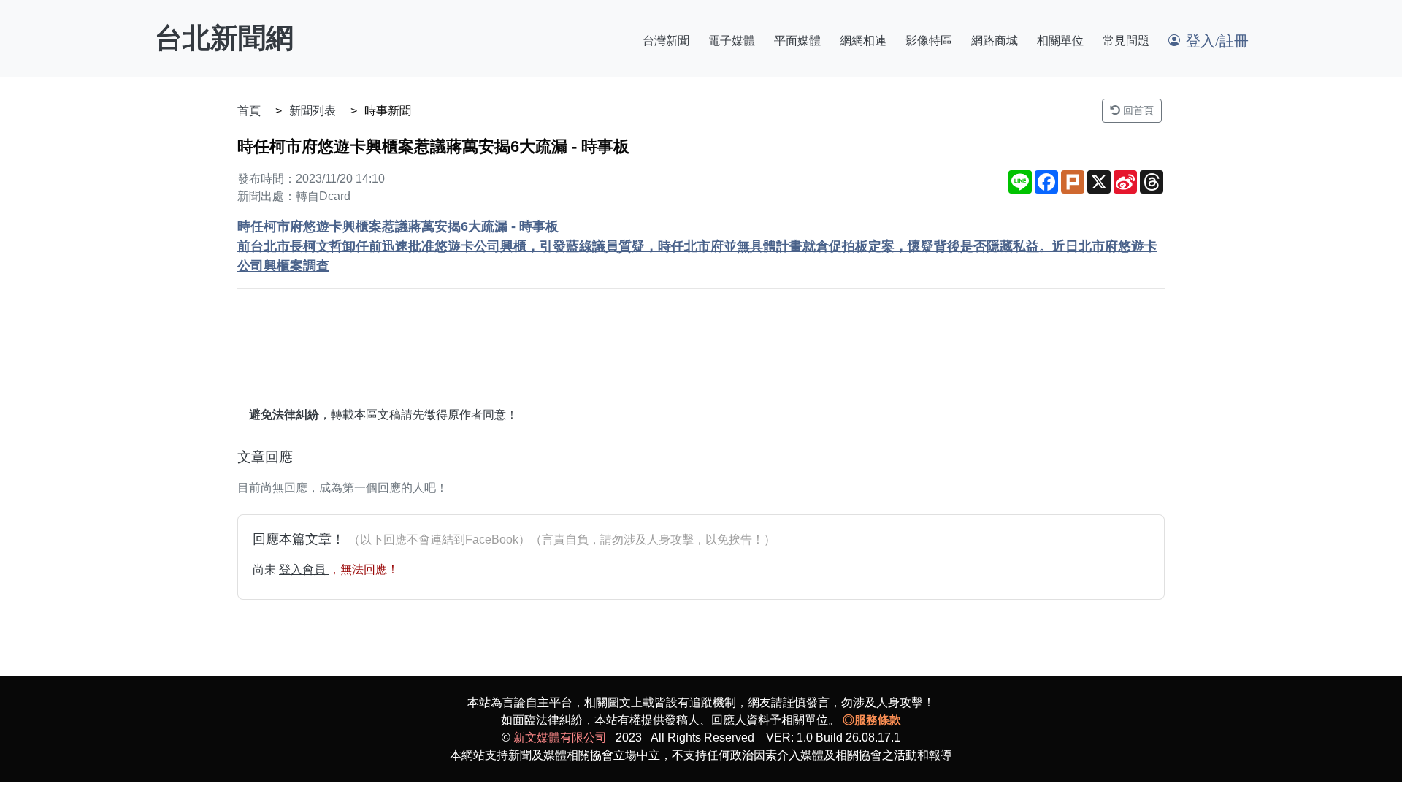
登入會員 (304, 569)
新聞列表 (312, 110)
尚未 (266, 569)
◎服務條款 (872, 720)
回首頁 (1137, 110)
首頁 (249, 110)
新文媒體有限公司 (560, 737)
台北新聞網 (224, 38)
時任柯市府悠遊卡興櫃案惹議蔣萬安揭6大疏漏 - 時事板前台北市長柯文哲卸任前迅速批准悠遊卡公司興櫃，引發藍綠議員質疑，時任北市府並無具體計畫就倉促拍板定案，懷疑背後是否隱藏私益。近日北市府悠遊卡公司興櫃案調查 (697, 246)
